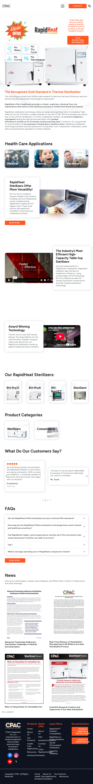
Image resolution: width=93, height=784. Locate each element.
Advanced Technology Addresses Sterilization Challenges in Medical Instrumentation (21, 644)
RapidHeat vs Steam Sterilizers (56, 738)
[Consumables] (46, 430)
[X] (16, 761)
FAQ (40, 737)
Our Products (31, 739)
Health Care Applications (45, 776)
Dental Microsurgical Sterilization (55, 745)
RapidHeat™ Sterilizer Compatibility (55, 731)
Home (30, 729)
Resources (31, 752)
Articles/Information (43, 779)
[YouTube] (10, 761)
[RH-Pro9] (35, 392)
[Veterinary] (76, 159)
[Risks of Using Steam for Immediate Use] (24, 679)
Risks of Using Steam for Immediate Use (23, 707)
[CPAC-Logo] (6, 6)
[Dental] (46, 159)
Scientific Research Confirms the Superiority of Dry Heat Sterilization (66, 708)
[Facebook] (10, 755)
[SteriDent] (80, 392)
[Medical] (17, 159)
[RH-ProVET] (57, 392)
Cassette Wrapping (53, 752)
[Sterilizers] (17, 430)
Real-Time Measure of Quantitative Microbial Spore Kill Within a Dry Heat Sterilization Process (66, 644)
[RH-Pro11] (13, 392)
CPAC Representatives (45, 750)
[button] (62, 6)
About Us (47, 774)
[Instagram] (16, 755)
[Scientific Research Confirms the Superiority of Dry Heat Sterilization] (68, 679)
